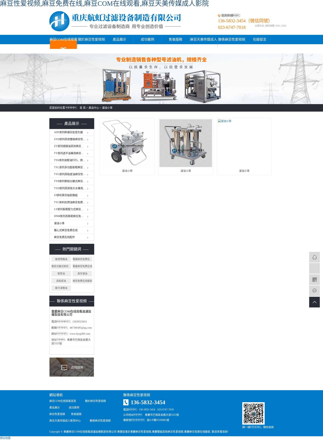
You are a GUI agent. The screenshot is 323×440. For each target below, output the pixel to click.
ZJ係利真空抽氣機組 (66, 195)
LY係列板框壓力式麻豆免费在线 (72, 209)
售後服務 (175, 39)
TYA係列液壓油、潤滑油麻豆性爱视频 (74, 160)
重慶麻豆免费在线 (82, 266)
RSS (278, 26)
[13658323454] (314, 268)
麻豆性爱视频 (57, 414)
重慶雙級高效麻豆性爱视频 (167, 431)
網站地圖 (269, 26)
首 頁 (83, 107)
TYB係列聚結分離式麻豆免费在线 (73, 181)
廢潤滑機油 (61, 259)
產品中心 (94, 107)
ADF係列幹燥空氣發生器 (68, 132)
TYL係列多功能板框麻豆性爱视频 (73, 167)
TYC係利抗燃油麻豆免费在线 (71, 202)
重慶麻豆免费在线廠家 (82, 259)
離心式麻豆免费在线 (66, 230)
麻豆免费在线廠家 (82, 280)
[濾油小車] (127, 143)
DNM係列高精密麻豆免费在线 (71, 216)
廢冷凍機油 (61, 287)
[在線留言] (314, 291)
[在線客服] (314, 257)
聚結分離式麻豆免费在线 (61, 266)
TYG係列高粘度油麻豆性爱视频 (72, 174)
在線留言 (259, 39)
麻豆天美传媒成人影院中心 (203, 44)
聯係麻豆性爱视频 (231, 39)
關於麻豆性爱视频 (91, 39)
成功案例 (147, 39)
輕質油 (61, 273)
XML (284, 26)
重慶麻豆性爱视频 (140, 431)
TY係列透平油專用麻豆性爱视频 (73, 153)
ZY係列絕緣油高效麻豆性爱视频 (73, 146)
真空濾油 (82, 273)
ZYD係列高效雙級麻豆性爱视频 (72, 139)
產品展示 (119, 39)
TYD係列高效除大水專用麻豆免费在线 (74, 188)
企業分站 (259, 26)
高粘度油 (61, 280)
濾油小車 (107, 107)
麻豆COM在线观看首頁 (63, 44)
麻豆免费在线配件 (64, 237)
